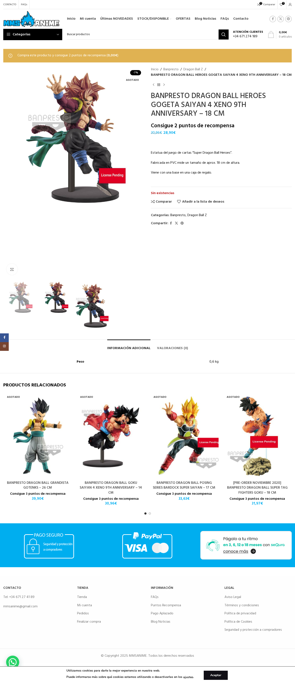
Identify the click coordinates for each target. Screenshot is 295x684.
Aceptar (215, 675)
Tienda (82, 597)
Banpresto (171, 69)
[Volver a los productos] (158, 85)
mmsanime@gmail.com (20, 606)
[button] (12, 662)
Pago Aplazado (162, 613)
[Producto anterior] (153, 85)
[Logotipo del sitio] (31, 19)
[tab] (128, 346)
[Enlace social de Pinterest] (288, 19)
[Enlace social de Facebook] (272, 19)
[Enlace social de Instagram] (4, 346)
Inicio (155, 69)
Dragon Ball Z (193, 69)
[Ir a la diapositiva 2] (150, 513)
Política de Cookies (238, 622)
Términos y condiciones (241, 605)
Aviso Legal (232, 597)
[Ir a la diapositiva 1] (145, 513)
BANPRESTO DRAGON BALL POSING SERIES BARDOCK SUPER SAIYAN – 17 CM (184, 485)
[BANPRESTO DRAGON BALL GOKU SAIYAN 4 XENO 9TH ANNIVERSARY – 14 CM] (110, 436)
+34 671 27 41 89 (22, 597)
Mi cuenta (84, 605)
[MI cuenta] (290, 4)
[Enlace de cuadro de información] (248, 35)
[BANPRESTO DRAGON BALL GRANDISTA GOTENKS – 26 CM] (37, 436)
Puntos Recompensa (166, 605)
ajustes (188, 677)
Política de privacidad (240, 613)
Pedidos (83, 613)
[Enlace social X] (280, 19)
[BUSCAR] (224, 34)
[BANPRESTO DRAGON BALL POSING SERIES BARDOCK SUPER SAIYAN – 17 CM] (184, 436)
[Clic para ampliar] (12, 269)
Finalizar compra (89, 622)
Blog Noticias (160, 622)
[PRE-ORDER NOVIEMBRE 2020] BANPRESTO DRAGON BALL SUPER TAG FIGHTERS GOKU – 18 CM (257, 488)
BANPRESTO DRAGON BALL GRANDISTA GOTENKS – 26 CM (38, 485)
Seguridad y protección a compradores (253, 630)
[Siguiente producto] (164, 85)
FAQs (155, 597)
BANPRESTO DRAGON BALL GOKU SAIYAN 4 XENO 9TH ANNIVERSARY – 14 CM (111, 488)
